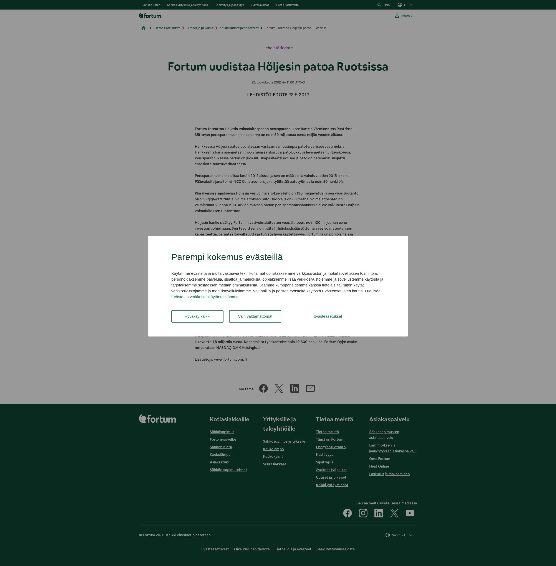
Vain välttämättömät (255, 316)
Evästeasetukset (327, 316)
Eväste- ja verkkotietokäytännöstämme (204, 297)
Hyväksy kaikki (197, 316)
